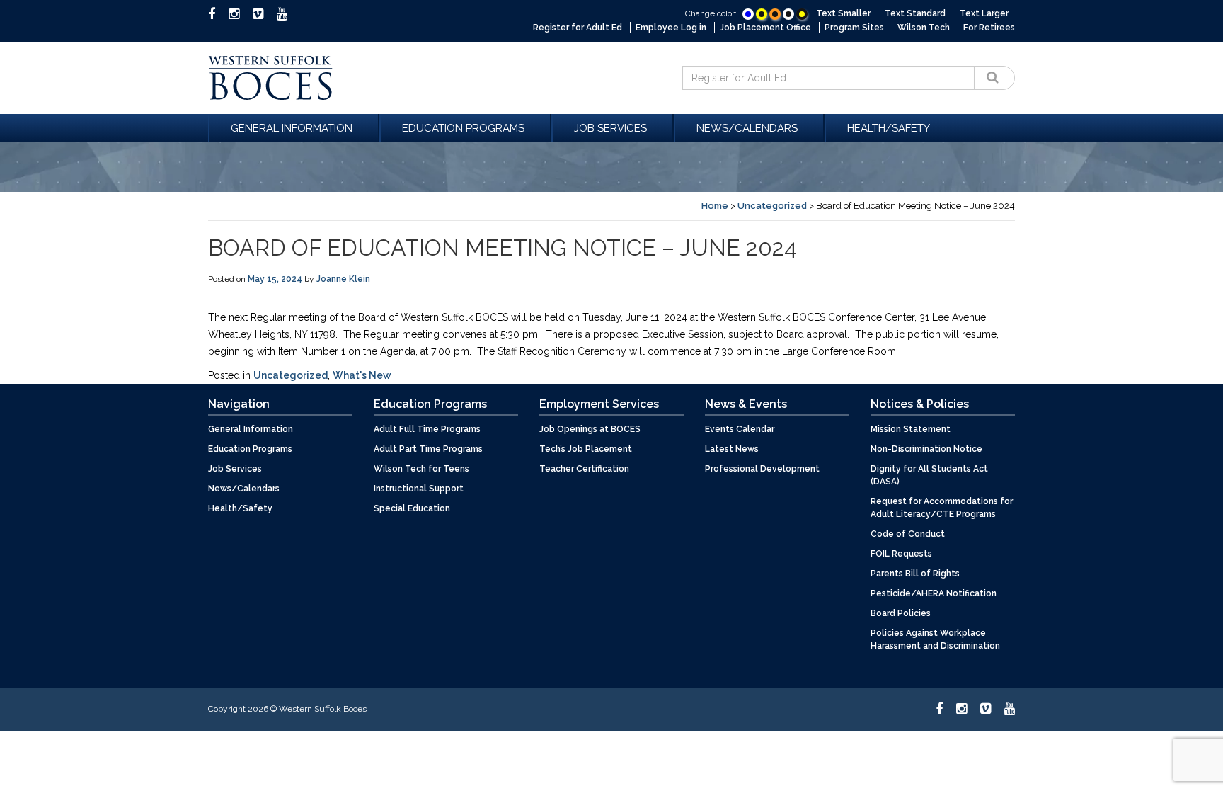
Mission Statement (911, 429)
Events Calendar (739, 429)
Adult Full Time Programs (427, 429)
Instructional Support (419, 489)
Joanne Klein (343, 279)
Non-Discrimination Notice (926, 449)
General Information (291, 128)
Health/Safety (888, 128)
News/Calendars (747, 128)
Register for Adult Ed (577, 28)
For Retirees (989, 28)
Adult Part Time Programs (428, 449)
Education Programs (463, 128)
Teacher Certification (584, 469)
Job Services (610, 128)
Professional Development (762, 469)
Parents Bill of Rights (915, 574)
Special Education (412, 508)
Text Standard (915, 13)
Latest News (732, 449)
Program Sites (854, 28)
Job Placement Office (765, 28)
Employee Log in (671, 28)
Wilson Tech (923, 28)
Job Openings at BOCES (590, 429)
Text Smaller (843, 13)
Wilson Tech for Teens (421, 469)
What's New (362, 375)
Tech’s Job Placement (585, 449)
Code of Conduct (908, 534)
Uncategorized (772, 205)
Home (714, 205)
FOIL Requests (901, 554)
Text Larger (984, 13)
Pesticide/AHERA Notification (934, 593)
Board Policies (901, 613)
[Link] (748, 13)
